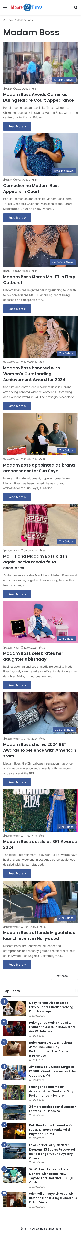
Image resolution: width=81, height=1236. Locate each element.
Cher (9, 88)
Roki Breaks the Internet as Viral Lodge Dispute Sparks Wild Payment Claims (53, 1129)
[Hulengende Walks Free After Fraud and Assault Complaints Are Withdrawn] (14, 1028)
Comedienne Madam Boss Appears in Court (31, 188)
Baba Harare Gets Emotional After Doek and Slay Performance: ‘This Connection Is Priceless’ (52, 1049)
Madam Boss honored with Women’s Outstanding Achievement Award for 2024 (34, 373)
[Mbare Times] (27, 7)
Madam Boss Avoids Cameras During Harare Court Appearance (38, 97)
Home (10, 20)
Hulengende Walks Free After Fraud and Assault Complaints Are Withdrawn (52, 1027)
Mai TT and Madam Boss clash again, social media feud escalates (35, 562)
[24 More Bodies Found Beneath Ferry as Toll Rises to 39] (14, 1112)
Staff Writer (12, 362)
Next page (61, 975)
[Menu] (5, 9)
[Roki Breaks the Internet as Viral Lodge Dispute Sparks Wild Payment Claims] (14, 1131)
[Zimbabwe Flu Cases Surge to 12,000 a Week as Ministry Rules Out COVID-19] (14, 1072)
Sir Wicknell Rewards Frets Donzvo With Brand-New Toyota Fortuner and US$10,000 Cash (53, 1176)
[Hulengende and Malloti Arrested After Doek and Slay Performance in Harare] (14, 1092)
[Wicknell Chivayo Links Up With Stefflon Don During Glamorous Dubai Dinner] (14, 1199)
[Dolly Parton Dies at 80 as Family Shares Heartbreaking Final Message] (14, 1008)
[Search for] (76, 9)
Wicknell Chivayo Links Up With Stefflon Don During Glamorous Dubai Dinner (53, 1198)
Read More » (17, 126)
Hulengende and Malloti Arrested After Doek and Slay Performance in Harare (51, 1091)
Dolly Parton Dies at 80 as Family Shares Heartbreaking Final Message (51, 1007)
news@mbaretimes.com (45, 1228)
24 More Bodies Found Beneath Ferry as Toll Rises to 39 (52, 1109)
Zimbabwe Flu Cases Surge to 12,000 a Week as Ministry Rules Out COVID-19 (53, 1071)
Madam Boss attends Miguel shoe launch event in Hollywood (39, 935)
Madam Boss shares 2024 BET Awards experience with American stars (39, 750)
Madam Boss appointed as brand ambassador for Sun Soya (39, 468)
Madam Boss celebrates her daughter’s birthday (33, 656)
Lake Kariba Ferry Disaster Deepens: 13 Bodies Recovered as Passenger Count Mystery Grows (52, 1151)
